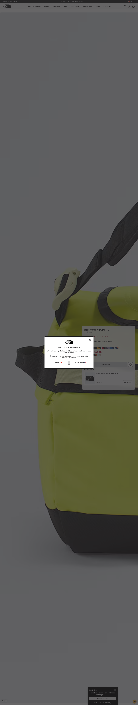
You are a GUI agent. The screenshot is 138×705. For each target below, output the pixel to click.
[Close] (90, 340)
